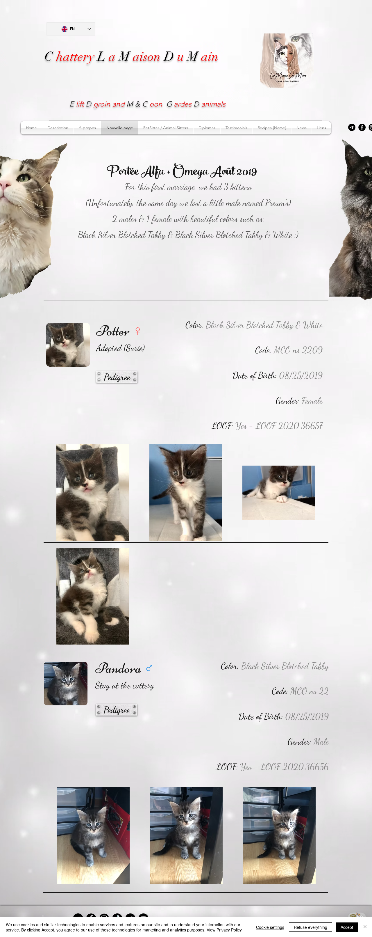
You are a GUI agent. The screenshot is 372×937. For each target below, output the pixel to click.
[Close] (365, 927)
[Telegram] (351, 127)
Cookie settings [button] (270, 927)
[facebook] (362, 127)
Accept (347, 927)
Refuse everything (310, 927)
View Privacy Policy (224, 930)
